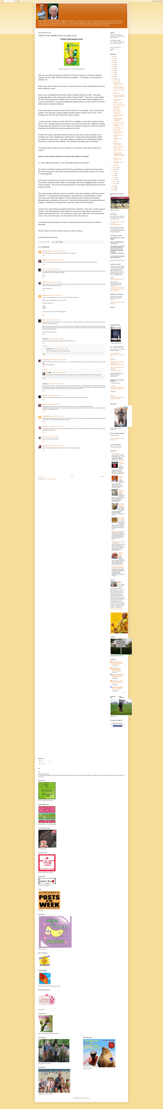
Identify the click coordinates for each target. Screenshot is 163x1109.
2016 (113, 74)
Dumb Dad (115, 141)
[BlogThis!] (57, 242)
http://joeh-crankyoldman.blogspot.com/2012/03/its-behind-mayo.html (117, 387)
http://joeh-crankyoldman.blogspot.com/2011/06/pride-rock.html (117, 397)
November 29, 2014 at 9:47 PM (56, 426)
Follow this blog (117, 725)
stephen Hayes (46, 416)
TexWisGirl (44, 260)
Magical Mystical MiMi (117, 687)
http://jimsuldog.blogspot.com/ (117, 279)
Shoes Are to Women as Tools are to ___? (118, 147)
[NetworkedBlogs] (117, 723)
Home (72, 476)
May (114, 175)
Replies (45, 346)
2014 (113, 78)
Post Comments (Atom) (49, 479)
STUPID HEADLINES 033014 (121, 491)
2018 (113, 70)
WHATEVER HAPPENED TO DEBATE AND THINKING (118, 567)
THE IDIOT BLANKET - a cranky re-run (118, 132)
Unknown (44, 295)
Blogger (87, 1098)
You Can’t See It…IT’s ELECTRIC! (118, 107)
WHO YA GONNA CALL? (118, 128)
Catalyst (44, 395)
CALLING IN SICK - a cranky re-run (118, 112)
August (115, 169)
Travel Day (114, 677)
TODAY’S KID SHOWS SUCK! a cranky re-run (119, 87)
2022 (113, 62)
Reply (43, 255)
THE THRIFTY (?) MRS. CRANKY (118, 125)
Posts (41, 761)
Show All (123, 692)
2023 (113, 60)
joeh (47, 372)
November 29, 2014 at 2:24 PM (58, 372)
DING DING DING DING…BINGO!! (117, 144)
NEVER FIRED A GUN (120, 554)
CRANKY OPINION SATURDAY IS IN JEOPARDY (117, 119)
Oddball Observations (117, 681)
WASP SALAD (116, 93)
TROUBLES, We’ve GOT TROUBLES (121, 505)
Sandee (44, 282)
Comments (42, 763)
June (114, 173)
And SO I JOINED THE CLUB (122, 464)
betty (43, 269)
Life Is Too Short (115, 453)
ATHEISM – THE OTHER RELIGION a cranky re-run (119, 96)
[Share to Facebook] (60, 242)
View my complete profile (116, 609)
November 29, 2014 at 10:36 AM (52, 269)
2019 (113, 68)
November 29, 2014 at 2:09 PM (56, 383)
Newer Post (41, 476)
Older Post (102, 476)
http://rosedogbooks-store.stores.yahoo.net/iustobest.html (117, 355)
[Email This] (55, 242)
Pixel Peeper (45, 426)
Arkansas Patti (45, 445)
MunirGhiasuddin (46, 251)
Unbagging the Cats (117, 662)
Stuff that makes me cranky (121, 477)
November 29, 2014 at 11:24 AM (53, 320)
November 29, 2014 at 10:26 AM (55, 260)
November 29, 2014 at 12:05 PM (56, 338)
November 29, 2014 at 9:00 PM (52, 404)
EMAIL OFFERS (116, 130)
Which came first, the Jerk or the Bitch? (121, 519)
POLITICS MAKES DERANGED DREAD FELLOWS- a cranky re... (118, 155)
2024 (113, 58)
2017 (113, 72)
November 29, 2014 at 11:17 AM (54, 295)
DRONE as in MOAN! (118, 102)
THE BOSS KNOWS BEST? (118, 531)
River (43, 404)
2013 (113, 186)
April (114, 177)
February (115, 181)
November (115, 82)
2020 (113, 66)
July (114, 171)
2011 (113, 190)
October (115, 165)
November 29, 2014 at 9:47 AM (58, 251)
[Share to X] (59, 242)
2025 (113, 56)
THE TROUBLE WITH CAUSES (118, 162)
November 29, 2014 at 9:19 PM (57, 416)
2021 (113, 64)
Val (43, 436)
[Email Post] (53, 241)
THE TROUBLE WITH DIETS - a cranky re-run (118, 542)
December (115, 80)
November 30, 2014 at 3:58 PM (57, 445)
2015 (113, 76)
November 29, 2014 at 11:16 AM (53, 282)
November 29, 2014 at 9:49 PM (51, 436)
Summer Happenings (116, 671)
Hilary (43, 320)
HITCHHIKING (116, 110)
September (115, 167)
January (115, 183)
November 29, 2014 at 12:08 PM (60, 348)
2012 (113, 188)
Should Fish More (46, 359)
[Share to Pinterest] (62, 242)
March (114, 179)
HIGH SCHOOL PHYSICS (119, 104)
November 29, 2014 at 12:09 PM (58, 359)
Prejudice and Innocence (118, 122)
